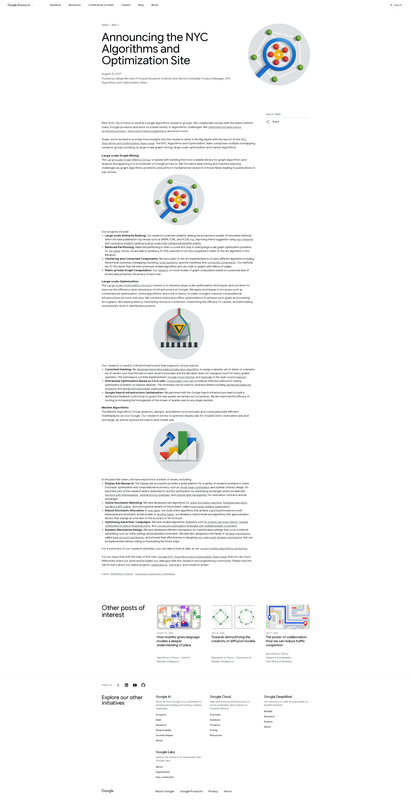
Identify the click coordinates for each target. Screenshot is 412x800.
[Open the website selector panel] (33, 5)
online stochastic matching (206, 502)
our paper (115, 251)
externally (206, 377)
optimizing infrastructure (224, 127)
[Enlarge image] (307, 83)
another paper (165, 514)
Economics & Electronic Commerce (155, 574)
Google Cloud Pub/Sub (181, 377)
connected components (221, 262)
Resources (75, 5)
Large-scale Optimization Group (128, 285)
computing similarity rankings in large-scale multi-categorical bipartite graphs (155, 243)
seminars (175, 565)
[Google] (108, 791)
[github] (143, 685)
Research (55, 5)
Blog (141, 5)
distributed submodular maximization (144, 388)
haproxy (241, 377)
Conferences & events (101, 5)
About (154, 5)
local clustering (168, 262)
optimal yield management (191, 495)
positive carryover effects (223, 522)
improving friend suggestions (147, 131)
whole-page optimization (195, 487)
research (163, 270)
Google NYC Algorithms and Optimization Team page (192, 557)
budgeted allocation (235, 502)
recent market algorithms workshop (223, 548)
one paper (154, 510)
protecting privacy (114, 131)
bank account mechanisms (128, 537)
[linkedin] (126, 685)
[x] (118, 685)
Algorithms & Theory (121, 574)
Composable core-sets (180, 381)
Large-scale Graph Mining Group (129, 160)
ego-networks (244, 239)
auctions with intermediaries (121, 495)
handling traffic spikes (118, 506)
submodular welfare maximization (210, 506)
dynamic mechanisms (237, 533)
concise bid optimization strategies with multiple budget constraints (197, 526)
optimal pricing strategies (155, 495)
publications (159, 565)
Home (105, 24)
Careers (126, 5)
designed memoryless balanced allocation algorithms (168, 369)
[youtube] (135, 685)
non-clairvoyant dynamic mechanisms (220, 537)
